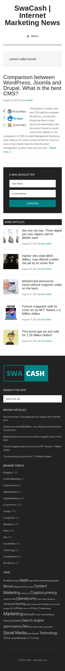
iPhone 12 (26, 609)
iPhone (19, 608)
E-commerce (9, 505)
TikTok (6, 638)
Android (16, 581)
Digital (39, 599)
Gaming (20, 604)
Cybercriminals (9, 599)
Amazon (8, 580)
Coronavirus (25, 593)
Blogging (7, 472)
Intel (52, 604)
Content (30, 587)
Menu (34, 36)
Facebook (9, 603)
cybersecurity (26, 599)
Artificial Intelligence (46, 581)
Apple (24, 580)
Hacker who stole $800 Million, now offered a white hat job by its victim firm (40, 259)
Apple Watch (34, 581)
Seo (5, 537)
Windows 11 (23, 638)
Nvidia (37, 614)
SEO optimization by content (41, 627)
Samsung (8, 621)
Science (17, 620)
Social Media (9, 543)
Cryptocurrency (10, 485)
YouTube (34, 638)
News (6, 530)
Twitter (13, 638)
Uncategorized (10, 556)
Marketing (8, 524)
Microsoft (28, 614)
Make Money (46, 608)
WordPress (8, 563)
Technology (9, 550)
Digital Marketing (11, 498)
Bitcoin (8, 586)
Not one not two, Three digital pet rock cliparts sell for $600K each (42, 234)
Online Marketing (47, 615)
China (24, 586)
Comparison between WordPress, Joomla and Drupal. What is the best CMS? (32, 85)
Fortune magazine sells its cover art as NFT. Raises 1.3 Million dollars (41, 310)
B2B (56, 581)
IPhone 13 (36, 608)
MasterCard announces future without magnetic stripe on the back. (42, 284)
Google (6, 511)
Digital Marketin (10, 492)
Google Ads (9, 518)
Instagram (46, 604)
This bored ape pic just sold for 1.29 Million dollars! (27, 456)
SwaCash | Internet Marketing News (32, 15)
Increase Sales (36, 604)
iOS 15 (12, 608)
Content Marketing (12, 479)
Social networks (33, 634)
